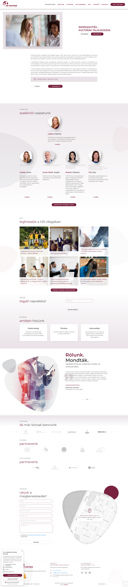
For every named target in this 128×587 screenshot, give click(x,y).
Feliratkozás (73, 309)
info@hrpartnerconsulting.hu (60, 572)
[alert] (12, 567)
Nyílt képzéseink (80, 4)
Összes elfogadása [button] (13, 575)
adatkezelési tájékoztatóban (37, 535)
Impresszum (36, 584)
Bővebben (11, 562)
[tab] (83, 399)
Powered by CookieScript (12, 583)
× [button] (22, 551)
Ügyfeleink (69, 4)
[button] (16, 432)
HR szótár (96, 4)
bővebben (84, 34)
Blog (89, 4)
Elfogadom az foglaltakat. (33, 535)
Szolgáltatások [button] (50, 4)
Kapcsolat (105, 4)
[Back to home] (10, 4)
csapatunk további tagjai (64, 204)
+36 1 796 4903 (118, 4)
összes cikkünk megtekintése (64, 290)
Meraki (66, 584)
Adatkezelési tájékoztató (26, 584)
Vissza (37, 86)
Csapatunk (60, 4)
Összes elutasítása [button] (13, 579)
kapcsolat (97, 34)
